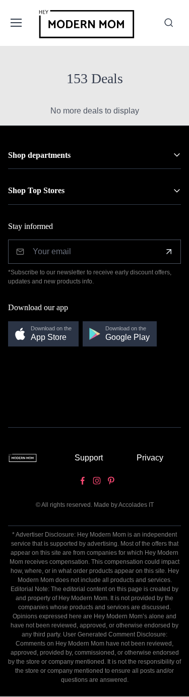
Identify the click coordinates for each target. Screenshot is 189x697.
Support (89, 457)
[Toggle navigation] (15, 23)
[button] (43, 334)
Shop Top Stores (36, 190)
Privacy (150, 457)
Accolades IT (136, 504)
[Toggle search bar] (169, 23)
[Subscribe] (169, 252)
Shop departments (39, 155)
